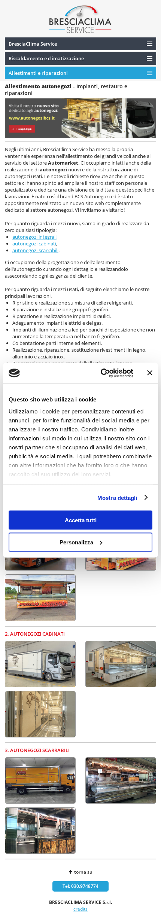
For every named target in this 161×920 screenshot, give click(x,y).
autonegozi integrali (34, 236)
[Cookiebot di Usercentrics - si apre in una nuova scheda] (101, 373)
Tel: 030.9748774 (80, 886)
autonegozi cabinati (34, 243)
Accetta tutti (81, 520)
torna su (83, 872)
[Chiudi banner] (149, 373)
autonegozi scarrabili (35, 250)
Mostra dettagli (117, 497)
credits (80, 909)
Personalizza (76, 542)
